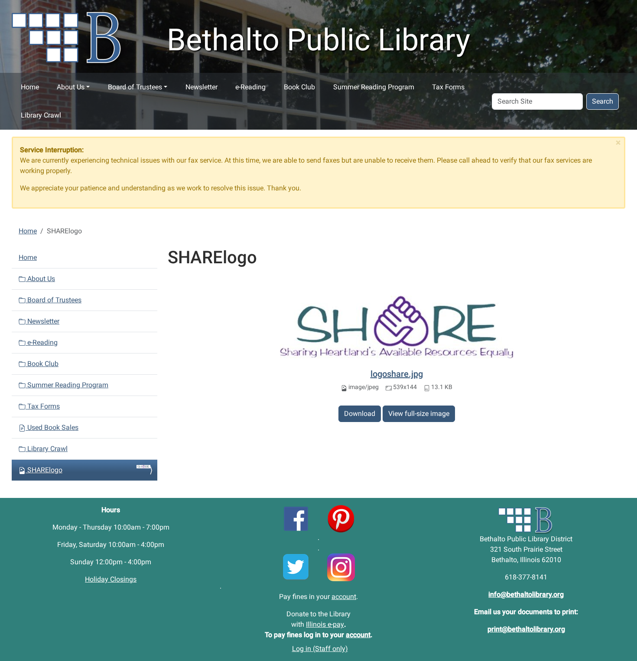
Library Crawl (41, 115)
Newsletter (201, 87)
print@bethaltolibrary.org (526, 629)
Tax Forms (448, 87)
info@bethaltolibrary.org (526, 594)
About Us (70, 87)
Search (602, 101)
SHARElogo (44, 470)
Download (359, 413)
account (344, 596)
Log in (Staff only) (320, 649)
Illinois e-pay (325, 624)
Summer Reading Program (373, 87)
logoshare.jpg (396, 374)
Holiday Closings (110, 579)
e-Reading (250, 87)
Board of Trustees (135, 87)
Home (30, 87)
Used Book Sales (52, 427)
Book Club (299, 87)
